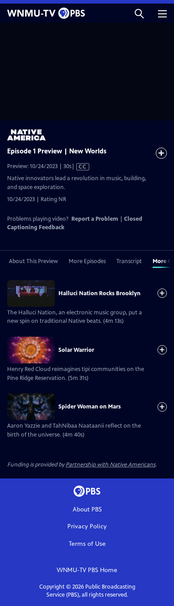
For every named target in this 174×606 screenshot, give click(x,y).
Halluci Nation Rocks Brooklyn (99, 293)
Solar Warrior (76, 350)
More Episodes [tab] (87, 261)
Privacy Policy (87, 526)
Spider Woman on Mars (89, 406)
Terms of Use (87, 544)
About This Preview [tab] (33, 261)
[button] (139, 13)
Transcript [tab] (129, 261)
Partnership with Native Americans (110, 464)
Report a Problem (94, 219)
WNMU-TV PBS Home (87, 570)
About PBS (87, 509)
